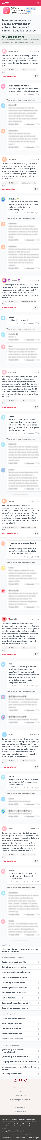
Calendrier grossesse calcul (14, 967)
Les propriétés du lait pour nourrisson (19, 1062)
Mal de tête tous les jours (13, 998)
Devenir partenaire (20, 1088)
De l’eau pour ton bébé (12, 1074)
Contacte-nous (20, 1111)
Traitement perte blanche (13, 1018)
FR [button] (38, 3)
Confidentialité (20, 1108)
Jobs (20, 1092)
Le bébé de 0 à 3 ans (10, 70)
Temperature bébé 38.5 (12, 1028)
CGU (20, 1104)
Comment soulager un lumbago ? (17, 972)
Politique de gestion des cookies (20, 1100)
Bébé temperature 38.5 (12, 1023)
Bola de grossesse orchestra (14, 988)
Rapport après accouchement (15, 1008)
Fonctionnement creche (12, 1039)
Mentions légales (20, 1096)
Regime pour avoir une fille (14, 962)
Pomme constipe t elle (12, 1034)
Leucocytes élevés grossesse (14, 977)
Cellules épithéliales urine (13, 982)
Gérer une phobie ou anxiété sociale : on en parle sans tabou (20, 950)
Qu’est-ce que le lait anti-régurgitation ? (13, 1051)
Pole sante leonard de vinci (14, 993)
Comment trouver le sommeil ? (16, 1003)
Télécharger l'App (31, 10)
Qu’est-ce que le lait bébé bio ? (16, 1057)
